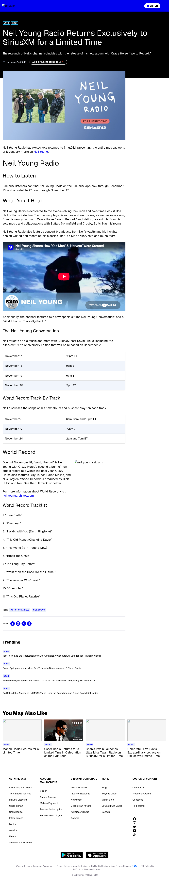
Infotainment (16, 818)
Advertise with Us (80, 811)
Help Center (139, 805)
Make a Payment (49, 803)
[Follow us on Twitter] (136, 827)
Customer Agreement (43, 866)
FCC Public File (148, 866)
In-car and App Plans (20, 787)
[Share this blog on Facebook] (12, 623)
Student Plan (16, 805)
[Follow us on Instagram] (136, 823)
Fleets (12, 836)
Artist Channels (20, 610)
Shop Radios (15, 811)
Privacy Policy (63, 866)
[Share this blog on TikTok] (29, 623)
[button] (165, 6)
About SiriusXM (79, 787)
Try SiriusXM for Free (20, 793)
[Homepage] (12, 6)
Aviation (13, 830)
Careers (75, 818)
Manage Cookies (92, 869)
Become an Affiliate (81, 805)
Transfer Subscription (51, 809)
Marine (13, 824)
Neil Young (41, 152)
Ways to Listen (109, 793)
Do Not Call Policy (99, 866)
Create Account (48, 797)
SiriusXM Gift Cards (112, 805)
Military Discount (18, 799)
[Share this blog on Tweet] (23, 623)
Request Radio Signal (51, 815)
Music (6, 23)
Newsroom (76, 799)
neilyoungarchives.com (18, 495)
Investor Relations (80, 793)
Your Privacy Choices (121, 866)
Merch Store (108, 799)
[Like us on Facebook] (136, 819)
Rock (14, 23)
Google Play (72, 855)
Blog (104, 787)
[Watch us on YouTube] (136, 831)
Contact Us (138, 787)
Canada (106, 811)
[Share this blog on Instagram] (18, 623)
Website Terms (23, 866)
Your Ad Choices (80, 866)
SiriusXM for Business (20, 842)
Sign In (43, 790)
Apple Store (97, 855)
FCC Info (77, 869)
